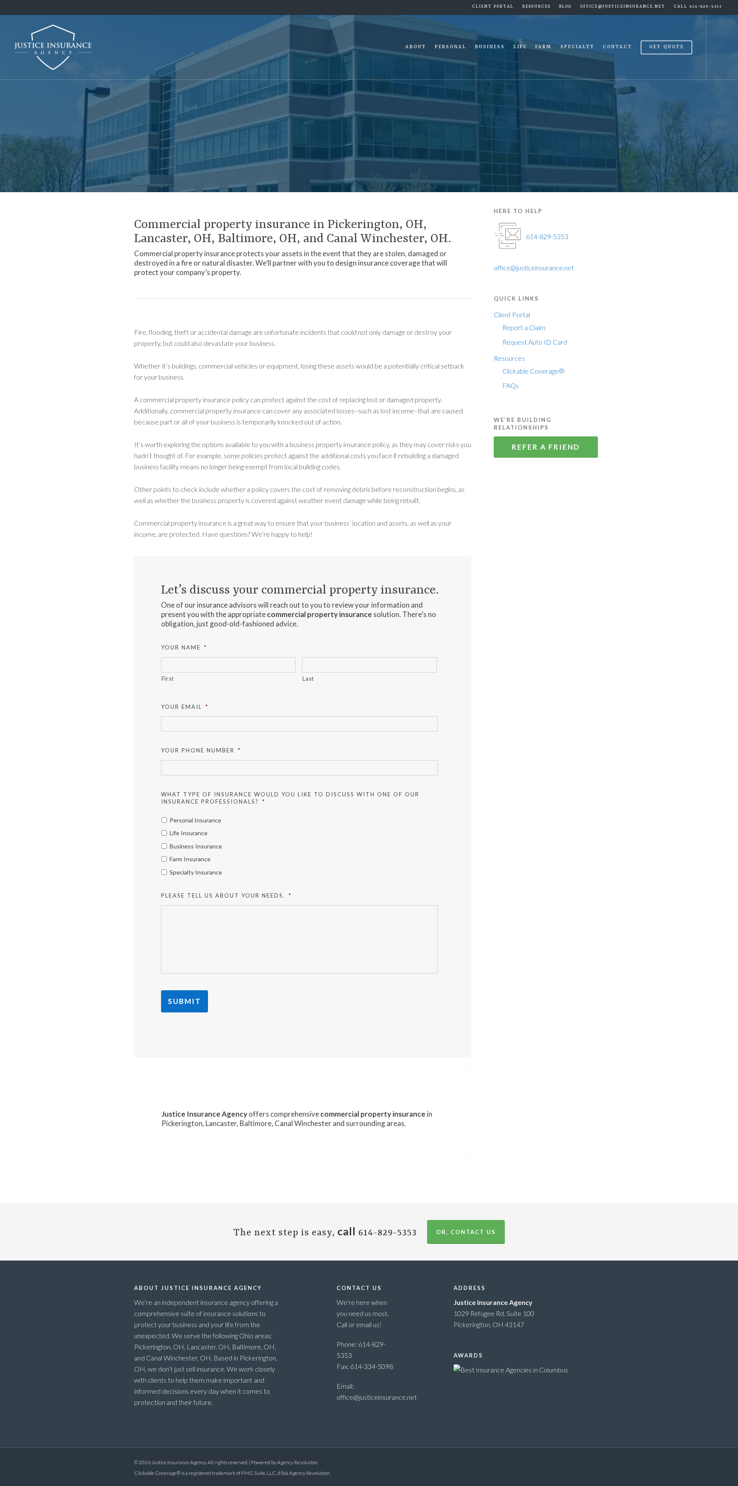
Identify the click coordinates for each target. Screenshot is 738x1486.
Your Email (184, 706)
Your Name (184, 647)
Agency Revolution (297, 1462)
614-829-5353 (547, 236)
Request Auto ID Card (534, 342)
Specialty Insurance (196, 872)
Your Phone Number (201, 750)
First (167, 678)
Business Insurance (196, 846)
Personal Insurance (195, 820)
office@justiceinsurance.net (622, 6)
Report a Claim (523, 327)
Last (308, 678)
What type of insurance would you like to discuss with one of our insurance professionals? (290, 798)
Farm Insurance (190, 859)
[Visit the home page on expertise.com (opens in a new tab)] (511, 1370)
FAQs (510, 385)
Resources (509, 358)
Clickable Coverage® (533, 371)
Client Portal (512, 314)
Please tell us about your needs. (226, 895)
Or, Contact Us (466, 1232)
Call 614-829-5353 (698, 6)
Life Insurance (189, 833)
